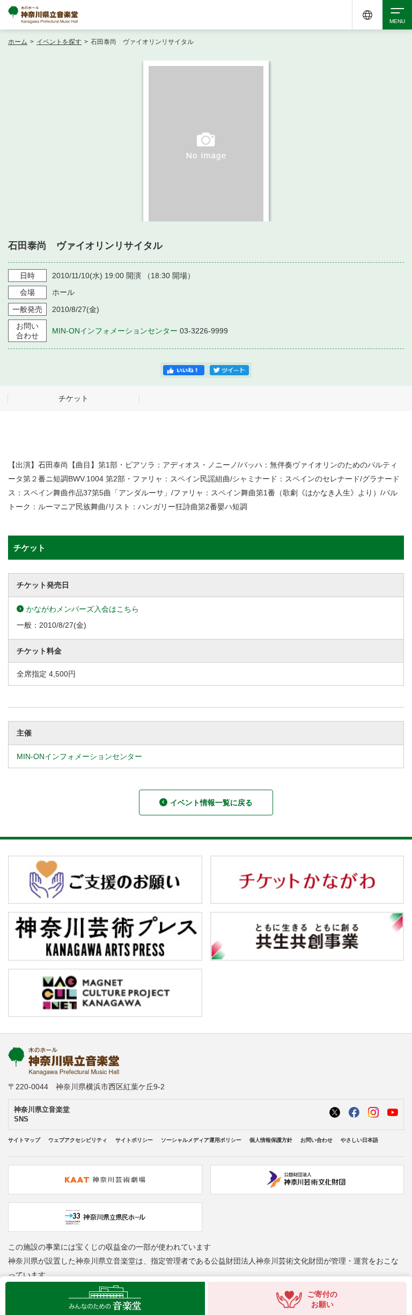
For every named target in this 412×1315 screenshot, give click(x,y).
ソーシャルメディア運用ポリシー (201, 1140)
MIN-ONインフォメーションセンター (115, 330)
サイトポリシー (134, 1140)
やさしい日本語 (359, 1140)
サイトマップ (24, 1140)
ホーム (17, 42)
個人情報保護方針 (270, 1140)
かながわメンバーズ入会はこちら (82, 609)
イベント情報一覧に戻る (211, 802)
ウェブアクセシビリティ (77, 1140)
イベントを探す (59, 42)
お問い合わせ (316, 1140)
